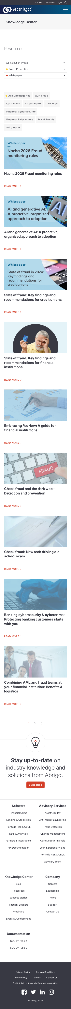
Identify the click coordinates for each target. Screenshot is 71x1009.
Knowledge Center (21, 22)
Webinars (18, 911)
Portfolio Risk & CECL (19, 826)
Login (59, 2)
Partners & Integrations (18, 840)
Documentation (18, 934)
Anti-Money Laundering (52, 819)
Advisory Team (52, 861)
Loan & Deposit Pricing (52, 847)
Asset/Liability (53, 812)
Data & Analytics (18, 833)
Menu (65, 9)
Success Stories (18, 897)
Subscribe (35, 784)
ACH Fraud (41, 95)
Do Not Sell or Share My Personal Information (35, 983)
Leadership (52, 890)
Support (52, 904)
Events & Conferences (18, 918)
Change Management (52, 833)
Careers (39, 2)
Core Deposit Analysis (52, 840)
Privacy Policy (23, 972)
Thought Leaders (18, 904)
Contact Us (50, 2)
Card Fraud (13, 103)
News (53, 897)
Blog (18, 883)
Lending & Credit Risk (18, 819)
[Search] (65, 2)
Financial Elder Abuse (19, 119)
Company (52, 877)
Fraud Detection (53, 826)
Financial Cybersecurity (21, 111)
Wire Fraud (13, 127)
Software (18, 806)
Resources (18, 890)
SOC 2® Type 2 (18, 947)
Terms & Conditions (45, 972)
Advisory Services (52, 806)
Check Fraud (33, 103)
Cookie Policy (20, 977)
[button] (35, 983)
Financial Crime (18, 812)
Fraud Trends (46, 119)
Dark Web (52, 103)
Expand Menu (64, 21)
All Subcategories (19, 95)
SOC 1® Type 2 (18, 940)
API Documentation (18, 847)
